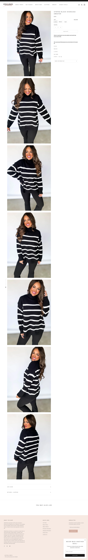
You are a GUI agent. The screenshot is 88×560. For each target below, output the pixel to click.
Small (56, 21)
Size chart (76, 19)
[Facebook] (4, 546)
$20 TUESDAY (29, 4)
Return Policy (45, 524)
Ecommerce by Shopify (13, 556)
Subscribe (75, 555)
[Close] (85, 540)
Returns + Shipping (12, 492)
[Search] (81, 4)
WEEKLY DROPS (19, 4)
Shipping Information (47, 530)
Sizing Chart (45, 532)
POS (6, 556)
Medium (60, 21)
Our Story (45, 522)
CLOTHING (47, 4)
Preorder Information (47, 528)
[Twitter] (59, 56)
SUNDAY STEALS (63, 4)
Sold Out (65, 31)
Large (65, 21)
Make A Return (46, 526)
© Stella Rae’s (9, 555)
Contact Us (45, 534)
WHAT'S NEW (38, 4)
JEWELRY (54, 4)
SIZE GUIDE (10, 486)
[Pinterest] (61, 56)
